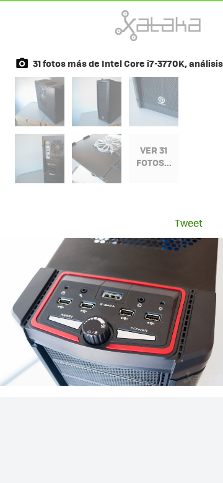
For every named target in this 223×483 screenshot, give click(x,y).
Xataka (130, 25)
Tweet (189, 222)
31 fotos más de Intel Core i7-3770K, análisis (128, 63)
